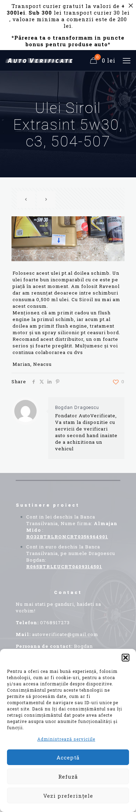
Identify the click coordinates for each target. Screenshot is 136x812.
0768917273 (55, 622)
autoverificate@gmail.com (65, 634)
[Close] (130, 5)
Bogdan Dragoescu (77, 407)
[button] (125, 657)
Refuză (68, 776)
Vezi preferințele (68, 795)
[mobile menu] (127, 60)
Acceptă (68, 757)
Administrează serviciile (66, 739)
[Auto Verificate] (40, 60)
